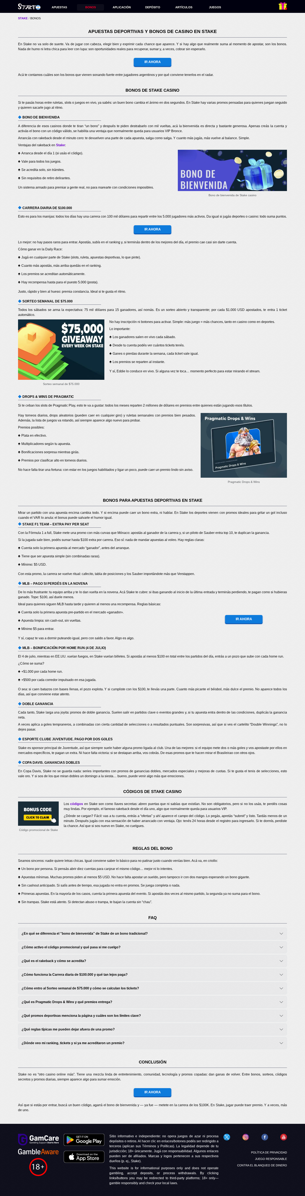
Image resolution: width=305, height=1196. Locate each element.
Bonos (90, 7)
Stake (23, 18)
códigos (76, 804)
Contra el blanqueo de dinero (262, 1165)
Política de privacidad (269, 1152)
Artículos (183, 7)
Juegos (215, 7)
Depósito (152, 7)
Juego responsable (271, 1159)
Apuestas (59, 7)
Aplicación (122, 7)
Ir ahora (152, 62)
